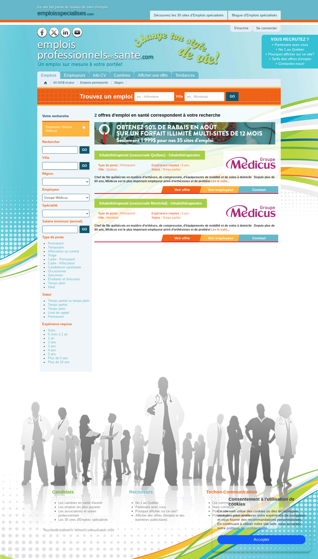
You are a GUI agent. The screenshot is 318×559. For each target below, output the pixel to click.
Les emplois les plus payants (79, 507)
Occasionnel (57, 271)
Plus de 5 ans (58, 358)
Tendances (185, 75)
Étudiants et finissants (64, 279)
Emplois (48, 75)
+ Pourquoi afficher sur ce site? (289, 54)
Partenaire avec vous (150, 507)
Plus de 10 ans (59, 362)
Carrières (122, 75)
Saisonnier (55, 275)
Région (47, 173)
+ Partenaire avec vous (290, 45)
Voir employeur (220, 190)
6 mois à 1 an (58, 334)
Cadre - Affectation (61, 263)
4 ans (52, 350)
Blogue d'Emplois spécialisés (254, 15)
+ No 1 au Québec (290, 49)
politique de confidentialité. (247, 528)
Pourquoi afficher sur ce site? (156, 511)
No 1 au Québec (147, 503)
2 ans (52, 342)
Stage (52, 255)
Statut (46, 294)
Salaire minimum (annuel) (62, 221)
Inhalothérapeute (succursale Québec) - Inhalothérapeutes (149, 155)
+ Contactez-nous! (290, 64)
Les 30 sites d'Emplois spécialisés (83, 520)
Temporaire (56, 247)
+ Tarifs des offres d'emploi (290, 59)
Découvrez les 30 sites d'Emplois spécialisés (189, 15)
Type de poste (53, 237)
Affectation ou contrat (63, 251)
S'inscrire (241, 28)
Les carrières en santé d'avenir (80, 503)
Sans (51, 330)
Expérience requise (57, 324)
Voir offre (182, 190)
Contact (259, 190)
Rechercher (51, 142)
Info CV (99, 75)
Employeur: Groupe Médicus (59, 129)
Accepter (261, 539)
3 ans (52, 346)
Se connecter (266, 28)
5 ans (52, 354)
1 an (51, 338)
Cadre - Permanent (61, 259)
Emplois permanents (94, 82)
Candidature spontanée (64, 267)
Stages (118, 82)
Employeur (50, 189)
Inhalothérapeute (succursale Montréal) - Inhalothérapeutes (150, 203)
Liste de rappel (58, 312)
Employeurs (74, 75)
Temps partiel (57, 305)
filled (51, 287)
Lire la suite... (220, 181)
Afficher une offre (153, 75)
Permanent (56, 243)
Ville (179, 96)
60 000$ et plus (63, 82)
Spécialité (49, 205)
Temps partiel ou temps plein (68, 301)
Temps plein (56, 283)
